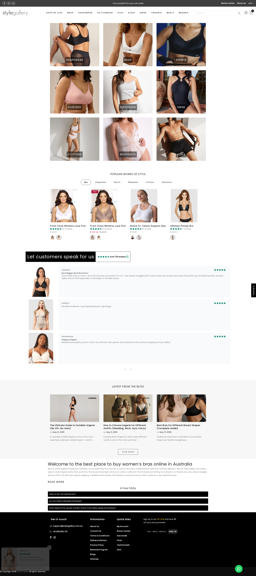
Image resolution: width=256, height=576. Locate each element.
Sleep (131, 12)
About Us (94, 526)
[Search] (239, 13)
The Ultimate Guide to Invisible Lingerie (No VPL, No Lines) (72, 427)
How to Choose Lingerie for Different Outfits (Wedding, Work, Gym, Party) (124, 427)
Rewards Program (99, 549)
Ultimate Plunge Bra (181, 225)
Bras (70, 12)
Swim (143, 12)
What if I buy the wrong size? (62, 494)
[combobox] (219, 13)
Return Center (124, 531)
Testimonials (123, 545)
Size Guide (122, 535)
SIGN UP (173, 531)
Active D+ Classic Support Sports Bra (151, 225)
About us (241, 3)
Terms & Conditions (99, 535)
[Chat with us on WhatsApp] (239, 569)
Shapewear (85, 12)
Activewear (105, 12)
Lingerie (156, 12)
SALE (119, 549)
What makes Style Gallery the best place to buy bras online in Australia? (82, 508)
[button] (125, 370)
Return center (228, 3)
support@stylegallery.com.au (68, 526)
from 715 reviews (118, 256)
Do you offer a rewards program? (65, 501)
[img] (103, 256)
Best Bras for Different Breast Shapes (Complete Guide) (178, 427)
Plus (120, 12)
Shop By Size (54, 12)
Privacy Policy (97, 545)
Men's (170, 12)
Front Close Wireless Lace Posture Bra (72, 225)
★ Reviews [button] (253, 290)
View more (128, 452)
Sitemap (94, 559)
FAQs (119, 540)
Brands (184, 12)
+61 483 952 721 (60, 531)
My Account (122, 526)
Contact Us (95, 531)
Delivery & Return (98, 540)
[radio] (52, 237)
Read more (56, 482)
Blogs (93, 554)
